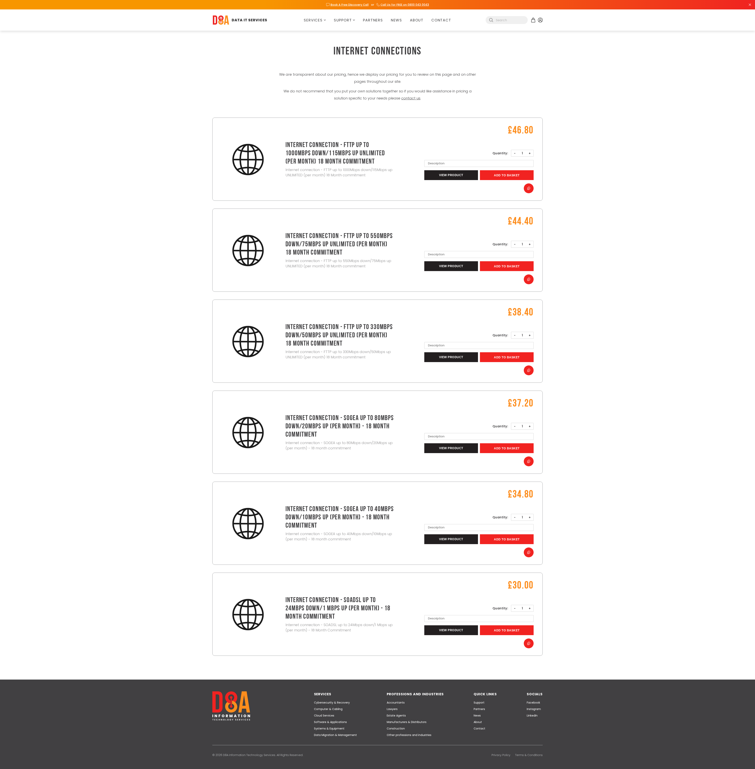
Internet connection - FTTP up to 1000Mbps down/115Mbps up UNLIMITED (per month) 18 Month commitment (335, 153)
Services (313, 20)
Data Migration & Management (335, 735)
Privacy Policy (501, 755)
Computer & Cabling (328, 709)
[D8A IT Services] (239, 20)
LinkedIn (532, 715)
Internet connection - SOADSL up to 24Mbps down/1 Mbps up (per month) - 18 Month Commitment (338, 608)
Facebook (533, 703)
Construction (396, 728)
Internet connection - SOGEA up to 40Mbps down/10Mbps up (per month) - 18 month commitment (339, 517)
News (396, 20)
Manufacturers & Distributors (406, 722)
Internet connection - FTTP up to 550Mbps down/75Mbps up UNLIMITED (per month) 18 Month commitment (339, 244)
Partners (373, 20)
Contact (441, 20)
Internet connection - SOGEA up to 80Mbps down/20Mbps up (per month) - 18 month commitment (339, 426)
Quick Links (485, 694)
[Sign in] (540, 20)
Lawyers (392, 709)
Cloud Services (324, 715)
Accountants (396, 703)
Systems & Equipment (329, 728)
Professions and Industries (415, 694)
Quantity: (500, 153)
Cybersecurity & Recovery (332, 703)
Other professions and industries (409, 735)
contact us (410, 98)
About (417, 20)
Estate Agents (396, 715)
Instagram (534, 709)
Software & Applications (330, 722)
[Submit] (491, 20)
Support (343, 20)
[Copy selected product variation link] (529, 188)
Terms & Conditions (529, 755)
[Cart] (533, 20)
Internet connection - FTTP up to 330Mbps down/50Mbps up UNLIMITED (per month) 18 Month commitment (339, 335)
